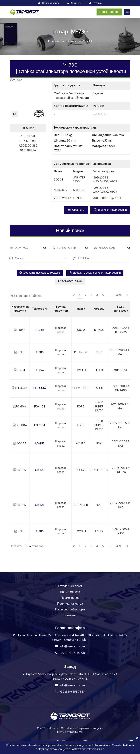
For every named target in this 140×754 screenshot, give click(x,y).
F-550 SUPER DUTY (99, 425)
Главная (53, 41)
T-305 (40, 352)
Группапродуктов (61, 309)
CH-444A (39, 388)
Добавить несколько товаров (41, 273)
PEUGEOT (81, 352)
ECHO (99, 531)
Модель (99, 309)
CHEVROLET (81, 388)
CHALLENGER (99, 470)
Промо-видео (70, 598)
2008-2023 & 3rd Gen (120, 470)
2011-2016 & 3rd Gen (121, 406)
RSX (99, 443)
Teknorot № (40, 309)
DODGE (81, 470)
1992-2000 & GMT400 (120, 388)
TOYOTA (80, 370)
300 (99, 505)
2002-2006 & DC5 (121, 443)
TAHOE (99, 388)
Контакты (70, 615)
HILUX (99, 370)
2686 (119, 295)
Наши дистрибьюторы (70, 609)
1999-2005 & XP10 (120, 531)
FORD (81, 406)
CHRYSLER (81, 505)
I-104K (39, 330)
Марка (81, 309)
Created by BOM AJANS (70, 732)
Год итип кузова (121, 309)
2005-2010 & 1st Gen (121, 352)
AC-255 (39, 443)
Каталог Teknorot (70, 586)
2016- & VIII (120, 370)
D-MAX (99, 330)
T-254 (40, 370)
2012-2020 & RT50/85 (120, 330)
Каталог (71, 41)
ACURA (80, 443)
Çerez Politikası (72, 749)
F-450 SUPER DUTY (99, 406)
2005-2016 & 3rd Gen (121, 425)
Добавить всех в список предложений (96, 273)
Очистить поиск (71, 281)
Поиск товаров (109, 12)
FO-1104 (39, 406)
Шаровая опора (60, 330)
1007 (99, 352)
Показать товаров (26, 546)
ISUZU (81, 330)
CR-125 (39, 470)
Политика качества (70, 603)
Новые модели (70, 592)
